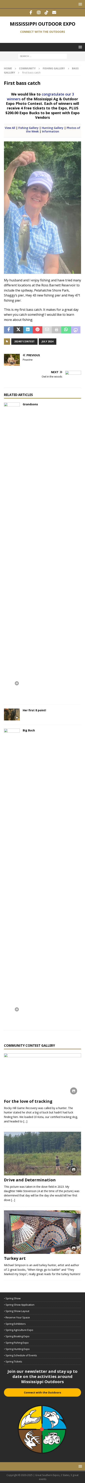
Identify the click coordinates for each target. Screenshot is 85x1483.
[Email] (54, 12)
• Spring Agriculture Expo (18, 1330)
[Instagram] (38, 12)
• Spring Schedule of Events (20, 1355)
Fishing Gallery (54, 68)
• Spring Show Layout (16, 1311)
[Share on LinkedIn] (28, 329)
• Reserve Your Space (17, 1317)
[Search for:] (42, 56)
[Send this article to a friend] (47, 329)
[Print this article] (56, 329)
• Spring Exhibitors (15, 1324)
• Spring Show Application (19, 1304)
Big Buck (29, 730)
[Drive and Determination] (42, 1153)
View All (10, 128)
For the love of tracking (28, 1101)
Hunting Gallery (52, 128)
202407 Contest (24, 341)
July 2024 (47, 341)
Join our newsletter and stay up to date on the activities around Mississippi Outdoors (42, 1376)
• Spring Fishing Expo (16, 1342)
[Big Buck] (12, 877)
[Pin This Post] (37, 329)
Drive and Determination (30, 1180)
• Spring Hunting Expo (17, 1349)
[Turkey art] (42, 1232)
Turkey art (15, 1258)
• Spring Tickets (13, 1361)
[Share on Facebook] (8, 329)
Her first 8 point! (34, 710)
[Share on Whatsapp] (66, 329)
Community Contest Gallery (29, 1045)
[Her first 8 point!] (12, 714)
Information (50, 131)
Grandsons (30, 404)
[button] (79, 4)
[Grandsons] (12, 551)
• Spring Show (12, 1298)
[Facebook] (30, 12)
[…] (25, 1121)
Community (27, 68)
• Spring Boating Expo (16, 1336)
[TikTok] (46, 12)
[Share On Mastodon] (75, 329)
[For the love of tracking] (42, 1075)
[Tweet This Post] (18, 329)
